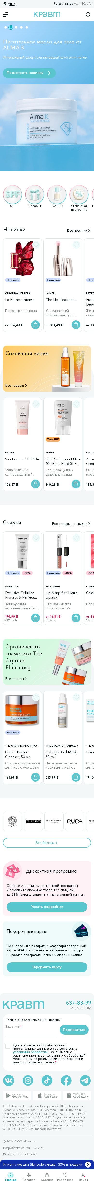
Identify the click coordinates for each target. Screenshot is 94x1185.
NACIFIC (10, 452)
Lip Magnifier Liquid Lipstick (62, 595)
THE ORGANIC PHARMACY (21, 746)
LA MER (50, 293)
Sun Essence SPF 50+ (22, 459)
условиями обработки (30, 1052)
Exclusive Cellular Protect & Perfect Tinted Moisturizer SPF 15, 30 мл (20, 595)
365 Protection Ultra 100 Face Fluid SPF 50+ (63, 462)
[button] (12, 198)
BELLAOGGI (53, 586)
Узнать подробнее (47, 906)
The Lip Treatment (61, 299)
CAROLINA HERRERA (17, 293)
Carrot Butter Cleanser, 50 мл (17, 754)
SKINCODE (11, 586)
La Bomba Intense (19, 299)
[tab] (5, 27)
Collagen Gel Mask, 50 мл (62, 754)
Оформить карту (47, 967)
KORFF (50, 452)
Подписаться (74, 1029)
